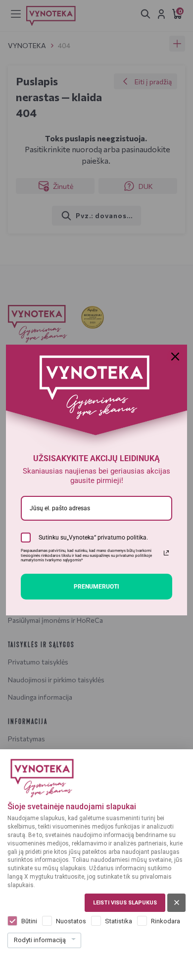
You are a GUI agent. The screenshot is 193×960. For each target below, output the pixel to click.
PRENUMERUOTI (96, 586)
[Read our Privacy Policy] (166, 553)
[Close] (175, 356)
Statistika (118, 921)
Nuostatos (71, 921)
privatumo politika (121, 537)
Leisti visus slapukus (125, 903)
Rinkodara (165, 921)
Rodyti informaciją (40, 940)
